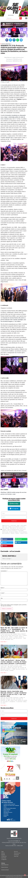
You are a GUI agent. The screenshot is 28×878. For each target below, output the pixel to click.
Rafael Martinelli (6, 533)
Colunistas (3, 857)
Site (2, 598)
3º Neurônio (4, 856)
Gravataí (7, 528)
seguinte (12, 533)
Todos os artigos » (7, 558)
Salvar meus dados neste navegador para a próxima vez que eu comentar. (13, 605)
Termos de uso (17, 853)
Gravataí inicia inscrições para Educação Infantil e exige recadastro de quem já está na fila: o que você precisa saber (13, 694)
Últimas (3, 853)
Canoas (18, 525)
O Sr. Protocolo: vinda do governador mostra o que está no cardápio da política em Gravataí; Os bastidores (14, 529)
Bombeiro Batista (5, 525)
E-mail (3, 592)
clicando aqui (9, 137)
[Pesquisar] (20, 18)
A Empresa (16, 854)
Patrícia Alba (5, 532)
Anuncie (16, 851)
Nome (2, 587)
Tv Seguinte (3, 859)
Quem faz (16, 856)
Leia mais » (4, 641)
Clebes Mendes (23, 525)
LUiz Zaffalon (20, 528)
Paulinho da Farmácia (13, 532)
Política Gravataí (23, 532)
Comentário (4, 570)
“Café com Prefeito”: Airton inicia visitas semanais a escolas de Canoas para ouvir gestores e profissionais (13, 662)
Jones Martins (13, 528)
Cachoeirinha (13, 525)
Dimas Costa (4, 526)
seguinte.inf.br (23, 533)
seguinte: (17, 533)
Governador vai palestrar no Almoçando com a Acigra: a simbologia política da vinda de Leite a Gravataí (13, 117)
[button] (6, 40)
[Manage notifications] (25, 875)
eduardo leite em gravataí (13, 526)
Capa (2, 851)
